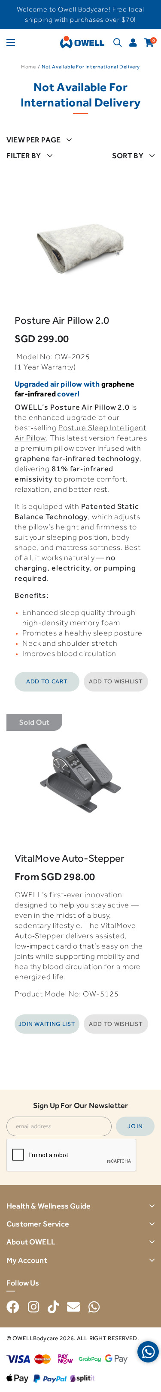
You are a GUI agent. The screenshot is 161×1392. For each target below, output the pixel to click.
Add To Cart (47, 681)
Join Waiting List (47, 1023)
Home (28, 67)
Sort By (127, 156)
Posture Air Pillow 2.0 (62, 320)
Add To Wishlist (116, 681)
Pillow (36, 438)
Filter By (23, 156)
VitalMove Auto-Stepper (70, 858)
